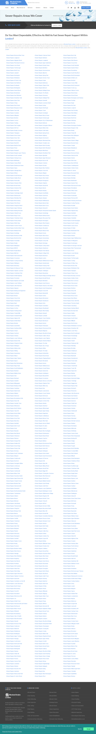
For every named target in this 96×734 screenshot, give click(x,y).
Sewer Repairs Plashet (12, 531)
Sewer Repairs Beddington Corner (43, 491)
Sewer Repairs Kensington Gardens (72, 125)
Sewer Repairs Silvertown (70, 353)
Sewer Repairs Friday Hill (70, 133)
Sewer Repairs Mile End (12, 253)
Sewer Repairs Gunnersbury (42, 238)
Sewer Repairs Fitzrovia (69, 656)
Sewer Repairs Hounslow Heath (14, 476)
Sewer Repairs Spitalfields (70, 673)
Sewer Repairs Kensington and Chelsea (73, 98)
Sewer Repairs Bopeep (40, 190)
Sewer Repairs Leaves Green (71, 433)
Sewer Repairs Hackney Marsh (71, 308)
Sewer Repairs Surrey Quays (14, 140)
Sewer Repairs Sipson (12, 360)
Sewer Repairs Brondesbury (13, 613)
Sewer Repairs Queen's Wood (71, 68)
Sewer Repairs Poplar (40, 80)
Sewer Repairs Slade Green (13, 391)
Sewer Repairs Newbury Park (14, 385)
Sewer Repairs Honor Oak (13, 138)
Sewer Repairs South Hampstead (43, 288)
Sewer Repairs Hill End (40, 503)
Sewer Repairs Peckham (13, 563)
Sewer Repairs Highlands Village (43, 608)
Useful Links (76, 688)
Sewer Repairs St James (70, 170)
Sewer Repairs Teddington (41, 270)
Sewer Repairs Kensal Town (42, 611)
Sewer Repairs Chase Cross (71, 273)
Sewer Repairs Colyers (69, 533)
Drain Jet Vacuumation (33, 715)
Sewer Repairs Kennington (13, 75)
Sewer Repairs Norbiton (70, 288)
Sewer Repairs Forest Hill (41, 290)
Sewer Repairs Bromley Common (72, 275)
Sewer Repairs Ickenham (13, 671)
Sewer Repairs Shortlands (70, 426)
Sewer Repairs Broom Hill (41, 160)
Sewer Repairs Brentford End (14, 238)
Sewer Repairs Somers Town (42, 78)
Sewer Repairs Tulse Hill (13, 411)
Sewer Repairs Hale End (70, 558)
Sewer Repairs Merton (12, 513)
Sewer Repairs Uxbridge (12, 553)
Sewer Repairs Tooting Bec (42, 628)
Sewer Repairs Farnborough (42, 118)
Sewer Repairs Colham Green (71, 168)
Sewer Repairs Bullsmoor (70, 601)
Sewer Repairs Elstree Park (13, 340)
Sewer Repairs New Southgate (42, 431)
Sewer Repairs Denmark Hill (42, 606)
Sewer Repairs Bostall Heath (71, 556)
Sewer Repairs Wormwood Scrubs (72, 185)
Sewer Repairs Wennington (70, 476)
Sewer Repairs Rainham (41, 58)
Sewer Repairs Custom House (14, 225)
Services (30, 7)
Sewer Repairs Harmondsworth (14, 255)
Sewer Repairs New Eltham (70, 298)
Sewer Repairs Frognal (69, 446)
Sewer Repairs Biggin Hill (41, 471)
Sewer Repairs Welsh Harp (13, 223)
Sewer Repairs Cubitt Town (42, 576)
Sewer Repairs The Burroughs (71, 258)
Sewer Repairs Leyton (40, 258)
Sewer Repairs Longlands (41, 60)
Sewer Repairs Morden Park (13, 483)
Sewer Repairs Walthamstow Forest (44, 260)
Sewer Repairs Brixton (12, 295)
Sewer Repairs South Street (70, 318)
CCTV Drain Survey (76, 709)
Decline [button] (80, 729)
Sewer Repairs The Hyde (41, 350)
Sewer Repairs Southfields (41, 193)
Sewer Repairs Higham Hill (13, 318)
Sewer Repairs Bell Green (70, 501)
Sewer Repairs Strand (40, 588)
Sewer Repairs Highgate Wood (14, 60)
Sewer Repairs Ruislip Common (14, 130)
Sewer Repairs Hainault (41, 313)
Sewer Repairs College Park (42, 253)
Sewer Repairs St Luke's (41, 426)
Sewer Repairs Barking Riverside (15, 210)
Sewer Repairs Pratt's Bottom (71, 546)
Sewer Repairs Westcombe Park (15, 673)
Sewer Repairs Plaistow (12, 438)
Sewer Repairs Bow (40, 671)
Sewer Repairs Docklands (13, 85)
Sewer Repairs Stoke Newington (72, 458)
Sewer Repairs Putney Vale (13, 448)
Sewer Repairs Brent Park (41, 558)
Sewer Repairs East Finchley (71, 110)
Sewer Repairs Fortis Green (70, 215)
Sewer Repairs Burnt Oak (70, 55)
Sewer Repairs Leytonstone (42, 391)
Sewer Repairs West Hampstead (72, 436)
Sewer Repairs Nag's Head (13, 365)
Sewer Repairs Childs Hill (13, 653)
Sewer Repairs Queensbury (13, 353)
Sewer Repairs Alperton (41, 73)
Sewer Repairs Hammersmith (14, 486)
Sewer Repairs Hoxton (69, 150)
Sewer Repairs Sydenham (70, 551)
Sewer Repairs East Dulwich (70, 395)
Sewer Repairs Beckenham (13, 93)
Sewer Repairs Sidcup (40, 661)
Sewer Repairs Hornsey (69, 416)
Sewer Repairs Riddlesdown (42, 200)
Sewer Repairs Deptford (41, 581)
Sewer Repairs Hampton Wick (14, 183)
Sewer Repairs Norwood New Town (15, 55)
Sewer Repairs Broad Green (42, 355)
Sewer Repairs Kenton (40, 323)
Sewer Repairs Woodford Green (43, 333)
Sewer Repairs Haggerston (70, 383)
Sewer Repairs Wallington (13, 263)
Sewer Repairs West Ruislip (42, 310)
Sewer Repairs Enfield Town (13, 601)
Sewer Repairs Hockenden (70, 195)
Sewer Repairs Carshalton (41, 305)
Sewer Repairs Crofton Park (42, 401)
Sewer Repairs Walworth (13, 628)
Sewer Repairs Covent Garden (42, 393)
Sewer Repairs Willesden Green (43, 543)
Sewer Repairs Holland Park (70, 593)
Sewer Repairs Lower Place (70, 330)
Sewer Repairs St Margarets (71, 240)
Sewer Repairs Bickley (40, 541)
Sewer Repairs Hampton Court (42, 521)
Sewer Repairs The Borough (14, 68)
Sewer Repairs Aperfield (41, 155)
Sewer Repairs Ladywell (12, 73)
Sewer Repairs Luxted (69, 586)
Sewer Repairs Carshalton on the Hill (16, 581)
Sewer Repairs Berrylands (41, 360)
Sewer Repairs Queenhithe (13, 325)
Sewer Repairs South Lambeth (14, 155)
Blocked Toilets (53, 699)
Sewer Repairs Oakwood (70, 521)
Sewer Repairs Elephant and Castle (15, 280)
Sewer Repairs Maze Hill (41, 511)
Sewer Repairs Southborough (71, 466)
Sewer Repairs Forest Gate (70, 360)
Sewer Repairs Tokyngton (13, 133)
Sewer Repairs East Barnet (13, 561)
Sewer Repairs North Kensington (72, 75)
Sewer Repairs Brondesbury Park (15, 398)
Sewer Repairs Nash (12, 303)
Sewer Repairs (75, 692)
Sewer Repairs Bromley (69, 123)
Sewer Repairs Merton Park (70, 646)
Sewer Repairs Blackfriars (41, 150)
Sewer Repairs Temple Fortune (14, 481)
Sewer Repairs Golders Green (71, 278)
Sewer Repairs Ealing (40, 668)
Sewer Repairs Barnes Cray (42, 418)
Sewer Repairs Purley (69, 506)
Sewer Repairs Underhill (12, 380)
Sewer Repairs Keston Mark (13, 413)
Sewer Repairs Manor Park (13, 473)
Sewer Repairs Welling (12, 350)
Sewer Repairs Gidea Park (13, 568)
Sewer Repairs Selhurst (69, 628)
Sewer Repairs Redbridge (13, 468)
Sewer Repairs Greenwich (13, 488)
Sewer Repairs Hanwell (12, 621)
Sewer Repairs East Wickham (14, 95)
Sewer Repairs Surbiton (69, 481)
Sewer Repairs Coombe (70, 233)
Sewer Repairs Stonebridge (70, 335)
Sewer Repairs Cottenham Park (14, 273)
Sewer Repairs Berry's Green (42, 115)
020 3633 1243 (72, 3)
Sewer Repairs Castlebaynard (71, 165)
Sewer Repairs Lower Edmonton (15, 583)
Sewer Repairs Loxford (12, 120)
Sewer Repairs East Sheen (70, 513)
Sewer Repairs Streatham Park (42, 153)
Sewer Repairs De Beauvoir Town (15, 268)
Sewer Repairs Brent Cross (42, 205)
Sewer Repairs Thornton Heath (71, 303)
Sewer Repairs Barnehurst (41, 320)
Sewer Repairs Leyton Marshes (71, 641)
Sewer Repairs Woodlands (70, 188)
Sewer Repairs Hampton (13, 416)
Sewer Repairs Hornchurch (42, 138)
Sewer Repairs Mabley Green (14, 373)
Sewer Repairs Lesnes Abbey (71, 658)
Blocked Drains (31, 692)
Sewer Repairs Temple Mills (13, 313)
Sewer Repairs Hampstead (13, 300)
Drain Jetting (31, 705)
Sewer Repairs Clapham (41, 183)
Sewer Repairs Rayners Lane (71, 478)
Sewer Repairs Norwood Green (71, 153)
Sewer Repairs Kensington (41, 220)
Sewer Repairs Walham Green (71, 516)
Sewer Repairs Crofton (12, 308)
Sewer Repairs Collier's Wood (42, 335)
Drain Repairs (31, 709)
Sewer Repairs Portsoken (13, 278)
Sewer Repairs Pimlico (69, 553)
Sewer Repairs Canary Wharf (14, 163)
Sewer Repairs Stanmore (13, 395)
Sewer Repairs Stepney (12, 651)
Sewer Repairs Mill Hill (12, 248)
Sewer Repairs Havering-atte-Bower (73, 200)
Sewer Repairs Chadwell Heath (14, 315)
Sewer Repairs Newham (13, 370)
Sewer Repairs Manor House (14, 608)
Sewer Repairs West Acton (42, 235)
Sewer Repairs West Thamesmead (72, 248)
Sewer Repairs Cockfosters (13, 641)
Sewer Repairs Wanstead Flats (42, 140)
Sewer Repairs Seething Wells (14, 328)
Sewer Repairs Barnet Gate (42, 203)
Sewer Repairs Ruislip (12, 243)
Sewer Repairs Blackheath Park (71, 230)
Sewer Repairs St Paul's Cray (14, 80)
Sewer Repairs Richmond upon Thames (73, 571)
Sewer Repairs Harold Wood (14, 90)
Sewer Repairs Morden (12, 323)
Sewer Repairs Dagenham (41, 413)
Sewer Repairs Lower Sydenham (43, 488)
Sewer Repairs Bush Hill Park (71, 163)
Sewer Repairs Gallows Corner (71, 90)
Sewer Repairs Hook (12, 428)
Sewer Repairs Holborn (12, 496)
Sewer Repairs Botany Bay (70, 508)
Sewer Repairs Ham (12, 375)
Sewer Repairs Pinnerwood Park (43, 328)
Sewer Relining (75, 695)
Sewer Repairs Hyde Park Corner (72, 531)
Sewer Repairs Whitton (41, 603)
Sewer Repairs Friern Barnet (42, 250)
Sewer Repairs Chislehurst (70, 350)
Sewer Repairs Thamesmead (14, 506)
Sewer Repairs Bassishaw (41, 273)
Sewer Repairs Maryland (13, 528)
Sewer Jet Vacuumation (78, 705)
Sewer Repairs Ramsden (70, 661)
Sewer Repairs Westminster (71, 613)
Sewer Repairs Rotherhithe (41, 353)
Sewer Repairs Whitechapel (42, 408)
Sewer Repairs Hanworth (41, 208)
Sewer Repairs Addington (13, 345)
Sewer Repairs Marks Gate (41, 128)
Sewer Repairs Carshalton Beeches (44, 516)
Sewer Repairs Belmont (41, 88)
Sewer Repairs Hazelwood (41, 300)
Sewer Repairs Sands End (41, 370)
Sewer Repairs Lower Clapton (42, 338)
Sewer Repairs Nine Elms (13, 421)
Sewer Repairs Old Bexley (70, 431)
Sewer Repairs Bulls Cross (41, 643)
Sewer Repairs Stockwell (70, 503)
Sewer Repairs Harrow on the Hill (43, 380)
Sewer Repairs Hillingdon (13, 115)
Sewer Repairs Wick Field (41, 421)
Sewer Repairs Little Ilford (41, 486)
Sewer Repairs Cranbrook (13, 626)
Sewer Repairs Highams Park (71, 538)
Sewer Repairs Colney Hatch (42, 245)
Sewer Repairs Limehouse (13, 466)
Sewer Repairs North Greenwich (72, 85)
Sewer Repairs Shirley (69, 463)
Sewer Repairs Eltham (12, 173)
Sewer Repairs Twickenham (13, 493)
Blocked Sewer (53, 705)
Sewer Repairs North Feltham (14, 408)
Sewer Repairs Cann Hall (13, 110)
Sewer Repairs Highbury (41, 135)
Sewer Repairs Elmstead (70, 193)
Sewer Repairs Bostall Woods (42, 278)
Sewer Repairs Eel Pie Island (71, 633)
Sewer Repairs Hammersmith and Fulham (17, 603)
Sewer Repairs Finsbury (41, 613)
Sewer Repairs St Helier (69, 228)
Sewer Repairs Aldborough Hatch (72, 668)
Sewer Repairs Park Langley (13, 125)
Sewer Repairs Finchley (69, 100)
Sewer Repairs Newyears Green (14, 108)
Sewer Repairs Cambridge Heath (15, 193)
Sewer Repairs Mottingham (13, 88)
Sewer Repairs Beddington (13, 633)
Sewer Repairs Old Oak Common (72, 421)
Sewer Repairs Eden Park (13, 526)
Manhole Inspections (77, 712)
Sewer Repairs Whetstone (13, 405)
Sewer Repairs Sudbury (41, 648)
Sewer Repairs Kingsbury (13, 558)
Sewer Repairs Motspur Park (14, 511)
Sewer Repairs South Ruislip (42, 483)
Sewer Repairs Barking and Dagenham (16, 290)
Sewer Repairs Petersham (41, 325)
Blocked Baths (53, 695)
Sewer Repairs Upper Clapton (14, 358)
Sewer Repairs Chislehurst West (72, 461)
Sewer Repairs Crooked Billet (71, 451)
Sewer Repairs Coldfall (12, 518)
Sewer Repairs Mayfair (69, 598)
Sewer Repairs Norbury (69, 676)
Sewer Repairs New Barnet (13, 433)
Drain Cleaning (31, 695)
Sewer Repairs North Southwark (72, 333)
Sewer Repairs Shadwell (13, 150)
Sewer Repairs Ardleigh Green (42, 90)
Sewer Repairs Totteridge (70, 380)
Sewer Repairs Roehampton (42, 433)
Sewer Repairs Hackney (41, 578)
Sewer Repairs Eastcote (70, 401)
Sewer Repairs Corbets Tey (42, 536)
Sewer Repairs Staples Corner (14, 541)
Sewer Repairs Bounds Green (71, 143)
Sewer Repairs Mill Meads (13, 160)
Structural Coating (76, 702)
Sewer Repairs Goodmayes (70, 243)
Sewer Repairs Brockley (69, 348)
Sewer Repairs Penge (40, 601)
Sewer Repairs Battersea (41, 83)
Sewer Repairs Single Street (70, 473)
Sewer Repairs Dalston (40, 616)
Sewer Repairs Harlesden (70, 115)
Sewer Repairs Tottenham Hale (71, 468)
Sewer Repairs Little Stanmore (14, 285)
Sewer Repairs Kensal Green (42, 646)
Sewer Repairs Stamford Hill (71, 155)
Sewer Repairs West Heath (42, 178)
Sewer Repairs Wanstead (70, 418)
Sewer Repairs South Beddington (15, 368)
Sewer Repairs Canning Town (71, 611)
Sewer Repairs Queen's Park (71, 183)
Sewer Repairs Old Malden (70, 488)
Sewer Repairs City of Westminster (44, 120)
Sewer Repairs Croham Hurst (71, 621)
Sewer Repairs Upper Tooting (14, 636)
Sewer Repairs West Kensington (43, 673)
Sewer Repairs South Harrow (42, 283)
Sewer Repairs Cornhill (40, 641)
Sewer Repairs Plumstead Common (15, 63)
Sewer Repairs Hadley (69, 313)
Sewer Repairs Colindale (70, 671)
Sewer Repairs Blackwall (70, 355)
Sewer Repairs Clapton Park (42, 85)
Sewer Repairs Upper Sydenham (43, 63)
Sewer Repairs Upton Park (13, 100)
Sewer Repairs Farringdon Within (15, 463)
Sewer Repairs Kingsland (70, 293)
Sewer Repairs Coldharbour (42, 416)
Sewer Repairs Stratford (41, 405)
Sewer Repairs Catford (41, 428)
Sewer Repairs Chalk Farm (70, 403)
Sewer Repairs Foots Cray (70, 548)
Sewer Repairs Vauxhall (12, 538)
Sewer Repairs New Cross (70, 616)
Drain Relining (31, 712)
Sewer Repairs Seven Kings (13, 446)
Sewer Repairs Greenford (41, 195)
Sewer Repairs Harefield (13, 423)
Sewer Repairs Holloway (70, 120)
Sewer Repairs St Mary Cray (71, 263)
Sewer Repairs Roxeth (69, 255)
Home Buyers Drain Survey (78, 715)
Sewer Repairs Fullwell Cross (14, 213)
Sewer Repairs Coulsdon (13, 113)
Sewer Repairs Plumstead (41, 563)
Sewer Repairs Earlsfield (70, 213)
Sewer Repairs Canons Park (14, 661)
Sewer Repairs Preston (12, 658)
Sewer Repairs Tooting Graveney (15, 260)
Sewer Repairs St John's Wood (14, 676)
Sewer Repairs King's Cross (13, 215)
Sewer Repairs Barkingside (13, 648)
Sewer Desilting (75, 699)
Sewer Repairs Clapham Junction (15, 270)
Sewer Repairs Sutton (40, 295)
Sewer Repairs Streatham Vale (14, 98)
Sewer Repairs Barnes (12, 498)
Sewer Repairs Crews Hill (41, 170)
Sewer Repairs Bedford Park (14, 145)
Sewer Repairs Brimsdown (41, 298)
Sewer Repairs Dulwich (69, 235)
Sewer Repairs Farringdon (41, 568)
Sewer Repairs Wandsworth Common (73, 576)
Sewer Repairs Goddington (41, 373)
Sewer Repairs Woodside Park (14, 516)
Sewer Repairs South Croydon (71, 223)
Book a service (86, 7)
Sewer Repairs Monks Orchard (42, 398)
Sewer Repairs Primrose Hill (70, 198)
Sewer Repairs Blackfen (70, 648)
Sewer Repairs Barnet (40, 188)
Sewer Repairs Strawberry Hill (71, 608)
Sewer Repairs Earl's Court (13, 426)
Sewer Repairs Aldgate (40, 173)
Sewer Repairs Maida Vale (41, 633)
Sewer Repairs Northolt (69, 80)
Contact (52, 7)
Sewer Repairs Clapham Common (15, 576)
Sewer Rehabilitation (55, 715)
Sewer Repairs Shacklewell (41, 308)
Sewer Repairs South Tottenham (15, 453)
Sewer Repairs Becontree (41, 566)
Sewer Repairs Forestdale (13, 240)
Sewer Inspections (54, 709)
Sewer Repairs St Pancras (41, 458)
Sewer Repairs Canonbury (70, 305)
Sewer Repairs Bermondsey (13, 200)
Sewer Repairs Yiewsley (70, 175)
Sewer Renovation (54, 712)
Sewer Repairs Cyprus (69, 591)
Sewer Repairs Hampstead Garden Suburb (45, 210)
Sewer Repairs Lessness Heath (43, 103)
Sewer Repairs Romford (13, 461)
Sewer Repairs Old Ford (12, 128)
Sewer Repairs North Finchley (42, 145)
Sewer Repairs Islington (41, 198)
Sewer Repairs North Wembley (71, 448)
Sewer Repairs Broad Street (13, 185)
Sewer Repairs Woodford (41, 573)
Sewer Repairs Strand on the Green (44, 285)
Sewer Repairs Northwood (13, 606)
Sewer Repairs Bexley (69, 130)
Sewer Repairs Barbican (41, 123)
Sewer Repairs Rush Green (13, 105)
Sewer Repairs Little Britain (13, 503)
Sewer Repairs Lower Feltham (14, 283)
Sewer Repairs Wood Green (70, 93)
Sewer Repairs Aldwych (12, 456)
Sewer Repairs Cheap (12, 103)
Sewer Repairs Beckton (12, 118)
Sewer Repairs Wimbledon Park (71, 268)
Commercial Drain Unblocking (35, 719)
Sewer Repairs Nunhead (13, 378)
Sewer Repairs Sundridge (13, 233)
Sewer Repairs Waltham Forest (71, 563)
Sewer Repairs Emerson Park (14, 623)
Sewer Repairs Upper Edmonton (14, 573)
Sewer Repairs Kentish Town (42, 498)
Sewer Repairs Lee (11, 598)
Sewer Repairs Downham (70, 526)
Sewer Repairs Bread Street (42, 436)
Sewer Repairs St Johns (70, 653)
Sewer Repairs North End (70, 118)
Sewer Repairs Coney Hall (41, 240)
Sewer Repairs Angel (69, 103)
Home (6, 7)
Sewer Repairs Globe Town (42, 596)
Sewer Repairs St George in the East (73, 245)
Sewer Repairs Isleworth (70, 496)
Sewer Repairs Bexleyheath (13, 646)
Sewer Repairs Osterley (69, 408)
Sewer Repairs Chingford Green (14, 343)
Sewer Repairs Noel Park (13, 190)
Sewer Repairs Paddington (70, 493)
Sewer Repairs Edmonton (13, 533)
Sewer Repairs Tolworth (41, 501)
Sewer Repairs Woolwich (70, 388)
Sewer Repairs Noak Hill (13, 143)
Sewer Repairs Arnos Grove (70, 295)
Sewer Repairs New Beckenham (14, 363)
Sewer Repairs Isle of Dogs (42, 345)
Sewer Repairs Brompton (70, 631)
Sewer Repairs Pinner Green (42, 658)
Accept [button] (88, 729)
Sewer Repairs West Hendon (14, 656)
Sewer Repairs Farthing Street (14, 310)
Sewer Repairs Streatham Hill (71, 328)
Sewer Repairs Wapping (41, 593)
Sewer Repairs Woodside (41, 228)
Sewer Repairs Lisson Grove (71, 225)
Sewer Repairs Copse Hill (41, 538)
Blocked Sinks (53, 692)
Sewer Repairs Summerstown (42, 70)
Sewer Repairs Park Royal (41, 108)
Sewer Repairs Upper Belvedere (71, 518)
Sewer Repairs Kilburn (12, 355)
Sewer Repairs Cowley (40, 631)
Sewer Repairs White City (41, 385)
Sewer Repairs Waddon (69, 423)
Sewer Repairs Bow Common (71, 280)
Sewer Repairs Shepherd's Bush (43, 636)
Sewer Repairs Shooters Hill (14, 668)
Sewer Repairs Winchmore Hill (14, 596)
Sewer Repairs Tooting (69, 260)
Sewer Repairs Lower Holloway (14, 338)
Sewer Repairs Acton (69, 250)
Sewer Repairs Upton (69, 413)
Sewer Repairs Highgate (41, 666)
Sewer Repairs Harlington (41, 451)
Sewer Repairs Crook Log (70, 88)
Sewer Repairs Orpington (70, 270)
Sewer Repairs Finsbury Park (42, 265)
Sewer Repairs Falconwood (70, 283)
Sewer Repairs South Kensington (72, 220)
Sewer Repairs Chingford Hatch (14, 205)
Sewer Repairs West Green (42, 556)
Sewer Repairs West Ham (70, 160)
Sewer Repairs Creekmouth (13, 458)
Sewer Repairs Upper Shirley (42, 638)
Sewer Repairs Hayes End (70, 370)
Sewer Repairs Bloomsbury (13, 588)
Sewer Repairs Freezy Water (71, 528)
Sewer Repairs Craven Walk (70, 83)
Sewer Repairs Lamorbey (70, 338)
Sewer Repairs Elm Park (70, 105)
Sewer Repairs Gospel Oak (70, 603)
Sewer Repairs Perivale (41, 165)
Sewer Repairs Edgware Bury (71, 210)
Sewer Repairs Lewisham (13, 663)
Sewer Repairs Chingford (13, 508)
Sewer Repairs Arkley (40, 348)
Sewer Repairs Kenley (69, 626)
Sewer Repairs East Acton (70, 58)
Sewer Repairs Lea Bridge (13, 305)
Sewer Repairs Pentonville (13, 180)
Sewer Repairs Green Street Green (72, 498)
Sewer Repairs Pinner (12, 148)
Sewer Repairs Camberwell (13, 471)
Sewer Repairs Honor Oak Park (71, 300)
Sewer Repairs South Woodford (72, 73)
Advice (45, 7)
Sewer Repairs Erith (40, 461)
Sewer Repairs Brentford (41, 255)
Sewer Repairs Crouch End (70, 63)
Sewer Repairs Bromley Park (71, 310)
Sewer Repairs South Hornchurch (43, 456)
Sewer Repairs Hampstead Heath (43, 623)
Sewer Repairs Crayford (41, 438)
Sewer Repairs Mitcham (13, 501)
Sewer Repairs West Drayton (42, 223)
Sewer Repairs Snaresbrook (71, 358)
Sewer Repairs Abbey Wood (42, 466)
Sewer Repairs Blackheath (70, 180)
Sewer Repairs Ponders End (42, 546)
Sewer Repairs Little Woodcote (71, 393)
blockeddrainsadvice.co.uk (78, 719)
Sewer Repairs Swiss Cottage (42, 656)
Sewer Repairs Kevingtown (41, 180)
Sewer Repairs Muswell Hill (41, 375)
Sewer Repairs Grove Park (13, 418)
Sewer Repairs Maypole (69, 588)
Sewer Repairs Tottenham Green (15, 218)
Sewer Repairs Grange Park (13, 441)
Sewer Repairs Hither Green (70, 190)
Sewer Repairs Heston (69, 158)
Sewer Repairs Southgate (41, 113)
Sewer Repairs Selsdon (12, 666)
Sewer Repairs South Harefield (71, 65)
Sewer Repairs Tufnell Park (70, 365)
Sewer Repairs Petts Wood (13, 203)
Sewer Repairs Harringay (41, 243)
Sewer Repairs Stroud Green (71, 95)
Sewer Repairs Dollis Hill (70, 536)
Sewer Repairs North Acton (70, 323)
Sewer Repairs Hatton (40, 598)
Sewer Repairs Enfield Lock (70, 78)
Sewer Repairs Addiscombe (13, 348)
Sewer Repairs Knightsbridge (42, 663)
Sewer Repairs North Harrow (42, 446)
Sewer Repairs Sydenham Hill (71, 561)
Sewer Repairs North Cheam (14, 586)
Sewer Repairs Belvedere (41, 280)
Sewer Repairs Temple (69, 145)
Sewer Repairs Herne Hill (13, 401)
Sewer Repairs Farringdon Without (43, 125)
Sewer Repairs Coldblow (41, 548)
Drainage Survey (54, 702)
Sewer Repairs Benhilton (41, 68)
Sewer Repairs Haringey (13, 638)
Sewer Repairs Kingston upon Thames (16, 153)
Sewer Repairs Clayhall (69, 666)
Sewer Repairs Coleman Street (42, 55)
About (12, 7)
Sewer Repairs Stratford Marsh (43, 340)
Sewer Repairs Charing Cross (14, 158)
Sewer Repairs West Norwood (42, 476)
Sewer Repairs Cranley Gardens (71, 581)
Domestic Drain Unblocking (56, 719)
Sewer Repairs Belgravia (41, 330)
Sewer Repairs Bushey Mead (71, 471)
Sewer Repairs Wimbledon (13, 78)
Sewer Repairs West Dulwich (71, 453)
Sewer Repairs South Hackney (42, 653)
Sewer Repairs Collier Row (41, 531)
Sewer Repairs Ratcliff (69, 443)
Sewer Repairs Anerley (40, 403)
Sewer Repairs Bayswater (70, 511)
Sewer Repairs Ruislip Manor (14, 250)
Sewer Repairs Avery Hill (70, 290)
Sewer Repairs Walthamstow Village (44, 493)
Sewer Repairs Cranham (41, 163)
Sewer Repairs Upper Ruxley (42, 411)
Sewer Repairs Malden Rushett (42, 481)
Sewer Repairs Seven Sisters (71, 208)
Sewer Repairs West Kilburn (70, 113)
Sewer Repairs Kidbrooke (70, 428)
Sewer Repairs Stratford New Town (15, 228)
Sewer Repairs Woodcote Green (72, 663)
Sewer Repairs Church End (13, 298)
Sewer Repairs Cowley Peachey (71, 203)
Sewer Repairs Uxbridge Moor (14, 170)
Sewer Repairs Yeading (12, 123)
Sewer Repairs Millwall (69, 456)
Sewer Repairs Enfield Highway (14, 275)
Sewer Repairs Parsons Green (42, 518)
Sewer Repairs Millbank (69, 320)
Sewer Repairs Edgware (12, 288)
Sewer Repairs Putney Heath (14, 220)
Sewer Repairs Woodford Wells (43, 651)
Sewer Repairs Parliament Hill (71, 343)
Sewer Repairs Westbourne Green (15, 165)
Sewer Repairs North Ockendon (43, 268)
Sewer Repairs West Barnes (71, 60)
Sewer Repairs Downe (40, 233)
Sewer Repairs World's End (41, 478)
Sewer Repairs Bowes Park (70, 265)
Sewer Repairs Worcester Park (42, 218)
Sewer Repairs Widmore (70, 618)
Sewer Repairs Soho (40, 303)
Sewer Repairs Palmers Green (71, 483)
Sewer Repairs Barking (69, 373)
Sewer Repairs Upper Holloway (14, 208)
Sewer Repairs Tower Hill (70, 368)
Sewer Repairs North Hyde (41, 526)
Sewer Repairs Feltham (69, 138)
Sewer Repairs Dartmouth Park (14, 643)
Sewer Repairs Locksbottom (71, 596)
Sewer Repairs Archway (13, 451)
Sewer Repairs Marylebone (70, 148)
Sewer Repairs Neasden (13, 431)
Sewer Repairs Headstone (41, 248)
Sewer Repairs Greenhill (41, 100)
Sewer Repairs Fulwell (69, 340)
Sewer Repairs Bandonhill (41, 293)
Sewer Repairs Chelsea (12, 335)
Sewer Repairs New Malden (70, 573)
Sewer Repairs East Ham (70, 375)
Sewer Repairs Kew (40, 388)
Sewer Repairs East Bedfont (14, 83)
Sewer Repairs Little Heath (41, 130)
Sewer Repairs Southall (69, 643)
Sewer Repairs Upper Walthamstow (72, 238)
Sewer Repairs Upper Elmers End (15, 478)
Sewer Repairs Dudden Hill (13, 443)
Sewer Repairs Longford (70, 108)
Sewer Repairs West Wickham (14, 556)
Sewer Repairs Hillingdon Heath (71, 623)
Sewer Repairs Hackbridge (41, 213)
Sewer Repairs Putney (12, 523)
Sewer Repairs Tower (40, 110)
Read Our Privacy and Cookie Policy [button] (12, 731)
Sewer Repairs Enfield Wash (14, 320)
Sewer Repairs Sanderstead (42, 263)
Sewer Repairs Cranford (13, 333)
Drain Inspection (32, 702)
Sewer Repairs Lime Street (13, 65)
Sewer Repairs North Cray (13, 70)
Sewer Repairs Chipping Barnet (42, 358)
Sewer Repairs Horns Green (13, 135)
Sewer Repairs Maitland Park (14, 230)
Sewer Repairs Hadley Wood (14, 178)
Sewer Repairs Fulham (40, 533)
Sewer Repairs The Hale (41, 343)
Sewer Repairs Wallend (12, 393)
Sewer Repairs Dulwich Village (71, 140)
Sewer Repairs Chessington (42, 626)
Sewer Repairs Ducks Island (42, 453)
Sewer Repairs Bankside (70, 363)
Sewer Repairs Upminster (13, 578)
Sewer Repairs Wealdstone (13, 631)
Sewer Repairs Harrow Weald (42, 423)
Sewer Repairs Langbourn (13, 58)
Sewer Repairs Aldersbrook (70, 491)
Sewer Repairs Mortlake (70, 178)
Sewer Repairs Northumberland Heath (16, 491)
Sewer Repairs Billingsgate (13, 383)
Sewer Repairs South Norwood (14, 175)
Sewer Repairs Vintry (69, 583)
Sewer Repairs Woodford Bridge (43, 621)
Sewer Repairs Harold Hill (41, 185)
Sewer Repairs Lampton (41, 618)
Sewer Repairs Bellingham (13, 245)
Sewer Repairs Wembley (70, 345)
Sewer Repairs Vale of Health (14, 616)
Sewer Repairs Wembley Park (14, 198)
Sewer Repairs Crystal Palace (42, 368)
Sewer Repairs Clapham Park (42, 383)
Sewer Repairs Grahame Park (14, 188)
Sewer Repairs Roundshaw (70, 70)
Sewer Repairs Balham (40, 441)
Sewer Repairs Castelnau (13, 388)
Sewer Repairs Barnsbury (13, 265)
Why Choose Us (21, 7)
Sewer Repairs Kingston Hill (42, 496)
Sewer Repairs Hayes (12, 168)
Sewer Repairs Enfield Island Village (72, 578)
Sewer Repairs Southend (13, 293)
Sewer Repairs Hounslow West (43, 553)
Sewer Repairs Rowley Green (42, 65)
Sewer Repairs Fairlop (40, 105)
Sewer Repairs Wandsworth (13, 195)
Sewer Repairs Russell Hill (41, 513)
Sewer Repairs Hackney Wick (71, 543)
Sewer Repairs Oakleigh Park (42, 98)
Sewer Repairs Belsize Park (42, 230)
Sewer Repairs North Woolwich (43, 148)
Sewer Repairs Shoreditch (13, 593)
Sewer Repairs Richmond (41, 395)
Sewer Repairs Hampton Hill (71, 398)
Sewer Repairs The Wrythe (41, 93)
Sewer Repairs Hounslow (41, 95)
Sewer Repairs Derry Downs (42, 175)
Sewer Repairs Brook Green (70, 651)
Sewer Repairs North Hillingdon (71, 638)
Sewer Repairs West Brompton (14, 618)
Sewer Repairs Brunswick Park (71, 173)
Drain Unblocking (32, 699)
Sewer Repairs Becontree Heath (43, 508)
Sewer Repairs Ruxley (12, 543)
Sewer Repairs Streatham (70, 568)
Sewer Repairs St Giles (40, 586)
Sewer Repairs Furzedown (41, 378)
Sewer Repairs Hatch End (41, 583)
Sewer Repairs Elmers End (70, 636)
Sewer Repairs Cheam (12, 330)
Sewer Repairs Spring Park (41, 75)
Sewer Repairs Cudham (69, 486)
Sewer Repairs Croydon (69, 541)
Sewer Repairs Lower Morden (71, 253)
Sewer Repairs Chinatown (13, 436)
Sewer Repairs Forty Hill (13, 591)
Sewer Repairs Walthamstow (42, 365)
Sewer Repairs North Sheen (42, 571)
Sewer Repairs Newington (13, 536)
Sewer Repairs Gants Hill (41, 448)
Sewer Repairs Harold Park (41, 468)
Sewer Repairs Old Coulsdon (14, 566)
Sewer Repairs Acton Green (70, 285)
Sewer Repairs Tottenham (13, 521)
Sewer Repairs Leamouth (70, 606)
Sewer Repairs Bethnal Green (42, 215)
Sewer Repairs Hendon (41, 523)
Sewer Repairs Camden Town (14, 403)
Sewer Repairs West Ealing (13, 571)
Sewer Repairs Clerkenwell (70, 411)
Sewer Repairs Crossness (13, 258)
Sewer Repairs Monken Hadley (14, 548)
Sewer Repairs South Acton (42, 561)
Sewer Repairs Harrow (69, 566)
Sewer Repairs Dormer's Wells (42, 506)
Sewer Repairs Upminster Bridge (72, 378)
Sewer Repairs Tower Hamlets (42, 318)
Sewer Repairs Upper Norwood (42, 158)
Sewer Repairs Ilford (40, 676)
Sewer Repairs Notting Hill (70, 438)
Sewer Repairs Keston (40, 363)
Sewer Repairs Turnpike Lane (42, 143)
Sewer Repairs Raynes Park (70, 385)
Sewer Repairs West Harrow (14, 551)
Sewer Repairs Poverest (13, 546)
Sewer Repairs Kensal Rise (41, 551)
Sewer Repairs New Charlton (42, 168)
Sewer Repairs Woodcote (70, 391)
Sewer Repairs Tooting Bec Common (44, 473)
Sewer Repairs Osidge (69, 441)
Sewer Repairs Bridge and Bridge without (45, 275)
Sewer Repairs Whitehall (13, 611)
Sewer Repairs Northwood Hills (14, 235)
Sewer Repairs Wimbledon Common (73, 325)
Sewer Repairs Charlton (41, 528)
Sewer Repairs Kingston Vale (71, 128)
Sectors (38, 7)
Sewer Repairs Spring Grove (42, 133)
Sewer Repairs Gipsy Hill (41, 463)
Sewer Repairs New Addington (71, 135)
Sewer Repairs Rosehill (69, 205)
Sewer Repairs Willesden (41, 591)
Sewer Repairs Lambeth (41, 315)
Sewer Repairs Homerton (70, 405)
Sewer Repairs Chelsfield (70, 218)
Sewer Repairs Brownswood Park (43, 443)
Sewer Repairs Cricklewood (42, 225)
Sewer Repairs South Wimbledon (72, 523)
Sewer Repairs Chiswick (70, 315)
